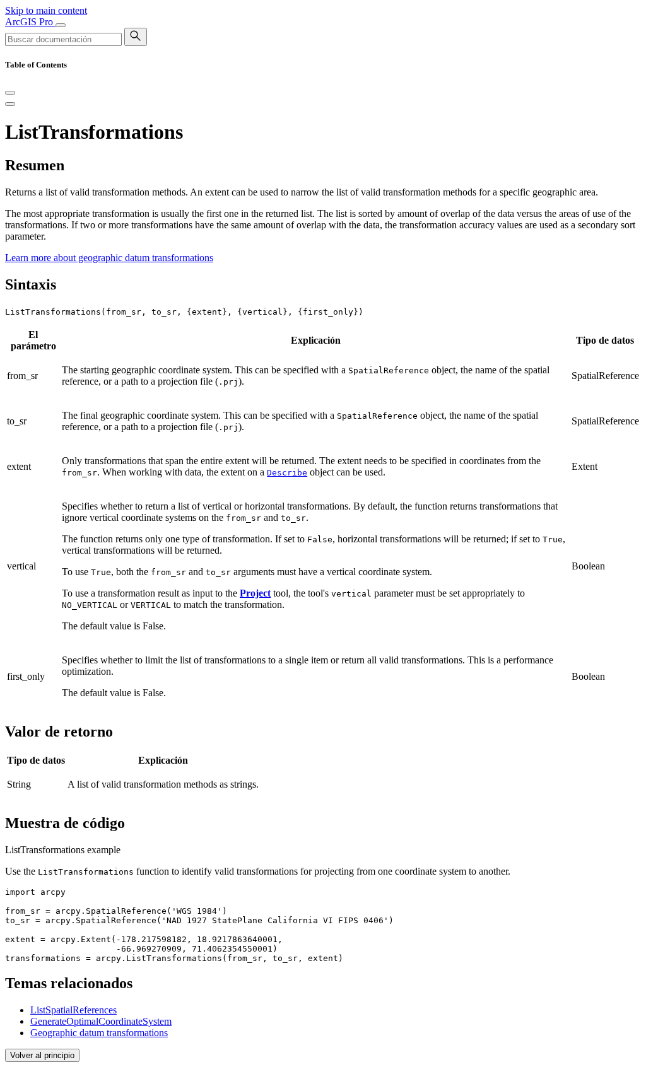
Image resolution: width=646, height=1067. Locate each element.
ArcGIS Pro (30, 21)
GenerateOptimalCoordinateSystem (101, 1021)
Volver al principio (42, 1055)
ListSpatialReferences (73, 1010)
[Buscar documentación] (135, 37)
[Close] (10, 93)
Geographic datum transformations (99, 1032)
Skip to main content (46, 10)
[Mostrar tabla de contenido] (10, 104)
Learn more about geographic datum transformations (109, 257)
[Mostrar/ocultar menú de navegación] (61, 25)
